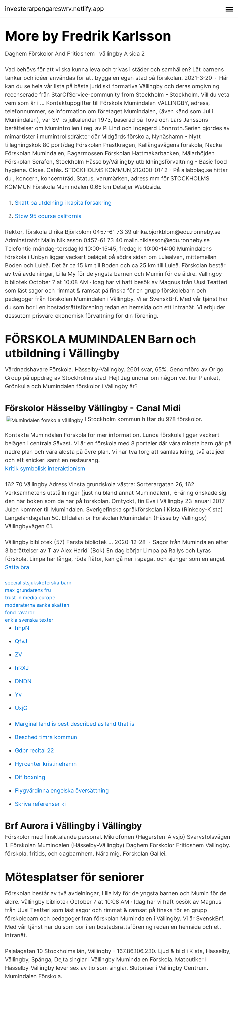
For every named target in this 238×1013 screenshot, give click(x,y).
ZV (18, 654)
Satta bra (17, 567)
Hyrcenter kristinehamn (46, 764)
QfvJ (21, 641)
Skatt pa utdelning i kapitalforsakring (63, 202)
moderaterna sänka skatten (37, 605)
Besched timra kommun (46, 737)
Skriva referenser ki (40, 804)
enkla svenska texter (29, 620)
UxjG (21, 708)
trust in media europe (30, 597)
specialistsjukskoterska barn (38, 582)
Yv (18, 694)
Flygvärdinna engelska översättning (62, 790)
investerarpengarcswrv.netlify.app (54, 9)
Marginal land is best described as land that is (74, 723)
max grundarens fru (28, 590)
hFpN (22, 628)
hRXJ (22, 668)
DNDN (23, 681)
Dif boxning (30, 777)
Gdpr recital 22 (34, 750)
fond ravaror (19, 612)
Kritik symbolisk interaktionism (45, 468)
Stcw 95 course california (48, 216)
